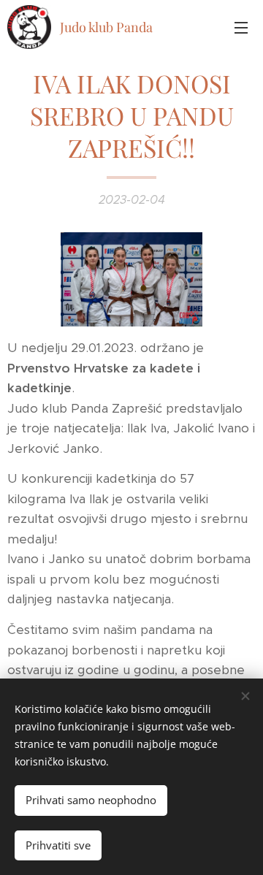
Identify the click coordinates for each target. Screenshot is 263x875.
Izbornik (241, 27)
